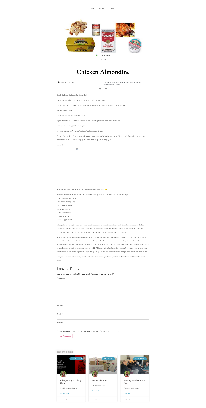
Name (60, 305)
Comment (61, 278)
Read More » (64, 393)
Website (60, 322)
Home (93, 8)
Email (60, 314)
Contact (112, 8)
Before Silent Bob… (101, 380)
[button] (100, 88)
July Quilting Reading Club (70, 381)
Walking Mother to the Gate (134, 381)
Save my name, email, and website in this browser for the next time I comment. (91, 331)
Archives (102, 8)
